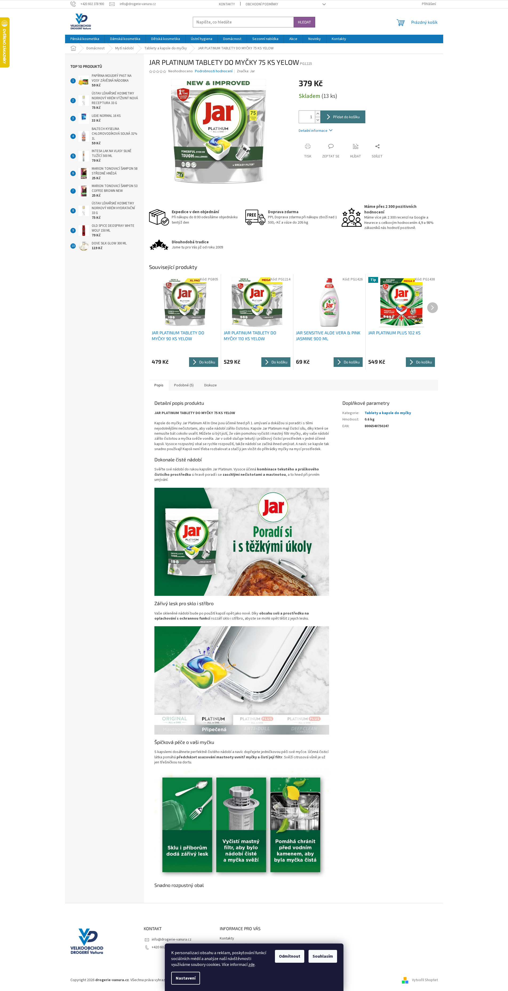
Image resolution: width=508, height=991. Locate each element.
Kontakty (227, 4)
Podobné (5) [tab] (184, 385)
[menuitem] (85, 39)
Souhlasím (323, 956)
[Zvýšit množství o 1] (317, 114)
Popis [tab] (158, 385)
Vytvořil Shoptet (425, 980)
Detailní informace (313, 130)
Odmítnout (289, 956)
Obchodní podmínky (262, 4)
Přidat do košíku (346, 116)
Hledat (304, 22)
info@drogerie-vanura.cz (171, 939)
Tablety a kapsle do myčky (388, 413)
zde (251, 965)
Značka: (246, 71)
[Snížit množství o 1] (317, 120)
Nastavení (185, 978)
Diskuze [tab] (210, 385)
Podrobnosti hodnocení (214, 71)
